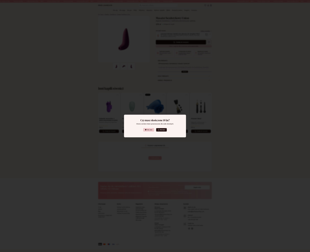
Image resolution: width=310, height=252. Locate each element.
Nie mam (162, 129)
